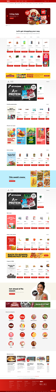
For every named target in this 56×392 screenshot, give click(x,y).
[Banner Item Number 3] (9, 25)
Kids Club (33, 385)
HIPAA (24, 391)
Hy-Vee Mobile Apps (34, 384)
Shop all (47, 104)
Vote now (28, 371)
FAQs (25, 386)
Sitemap (6, 391)
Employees (34, 391)
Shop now (38, 371)
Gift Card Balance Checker (11, 385)
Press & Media (10, 386)
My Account (10, 384)
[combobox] (37, 1)
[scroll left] (7, 16)
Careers (25, 384)
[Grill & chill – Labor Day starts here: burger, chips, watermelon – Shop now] (21, 136)
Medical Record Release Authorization (29, 391)
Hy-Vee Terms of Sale (33, 378)
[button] (52, 390)
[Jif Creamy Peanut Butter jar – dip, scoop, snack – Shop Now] (46, 60)
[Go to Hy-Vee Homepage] (8, 1)
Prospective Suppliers (38, 391)
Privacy (8, 391)
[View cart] (48, 1)
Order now (9, 371)
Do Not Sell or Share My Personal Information (14, 391)
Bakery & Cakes (18, 385)
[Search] (42, 1)
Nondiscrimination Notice (45, 391)
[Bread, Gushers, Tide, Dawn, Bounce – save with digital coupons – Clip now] (11, 136)
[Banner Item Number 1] (7, 25)
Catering (18, 387)
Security (20, 391)
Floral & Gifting (18, 384)
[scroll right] (48, 16)
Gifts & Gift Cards (18, 386)
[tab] (18, 37)
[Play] (22, 201)
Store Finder (10, 387)
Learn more (19, 371)
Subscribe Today (37, 376)
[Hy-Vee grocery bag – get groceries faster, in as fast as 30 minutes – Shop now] (40, 136)
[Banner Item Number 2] (8, 25)
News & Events (26, 385)
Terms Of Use (22, 391)
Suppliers (41, 391)
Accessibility (49, 391)
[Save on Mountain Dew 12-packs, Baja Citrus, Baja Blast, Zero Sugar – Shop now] (31, 136)
